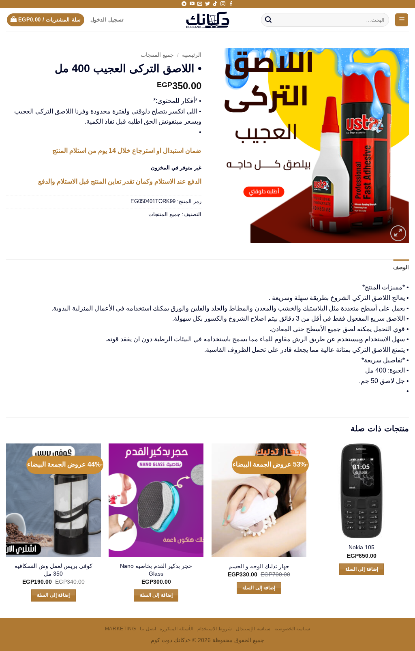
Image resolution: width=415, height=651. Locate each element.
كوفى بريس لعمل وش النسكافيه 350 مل (53, 570)
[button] (401, 20)
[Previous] (408, 530)
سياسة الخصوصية (292, 629)
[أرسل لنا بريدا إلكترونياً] (199, 4)
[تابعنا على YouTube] (192, 4)
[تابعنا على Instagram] (222, 4)
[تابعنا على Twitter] (207, 4)
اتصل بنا (148, 629)
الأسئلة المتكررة (176, 629)
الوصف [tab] (401, 267)
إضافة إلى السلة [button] (361, 569)
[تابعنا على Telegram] (184, 4)
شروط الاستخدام (214, 629)
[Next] (6, 530)
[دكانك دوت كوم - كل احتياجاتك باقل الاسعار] (207, 19)
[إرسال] (269, 20)
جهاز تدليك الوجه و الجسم (259, 566)
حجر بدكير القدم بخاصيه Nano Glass (156, 570)
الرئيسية (191, 55)
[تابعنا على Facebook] (231, 4)
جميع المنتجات (157, 55)
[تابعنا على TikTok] (215, 4)
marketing (120, 629)
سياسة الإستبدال (253, 629)
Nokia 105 (361, 547)
